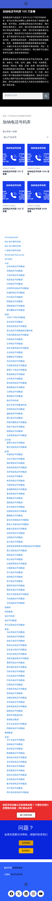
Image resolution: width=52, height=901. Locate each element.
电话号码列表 (17, 874)
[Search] (46, 96)
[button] (26, 3)
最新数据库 (18, 868)
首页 (4, 116)
